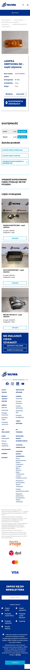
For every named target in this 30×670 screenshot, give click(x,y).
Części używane (18, 20)
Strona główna (6, 20)
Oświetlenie (5, 24)
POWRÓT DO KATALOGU (15, 350)
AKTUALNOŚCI (6, 449)
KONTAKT (23, 131)
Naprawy (4, 407)
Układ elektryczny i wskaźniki (10, 22)
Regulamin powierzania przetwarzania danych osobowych (20, 497)
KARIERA (4, 453)
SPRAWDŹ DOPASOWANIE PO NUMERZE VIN (13, 162)
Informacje (5, 410)
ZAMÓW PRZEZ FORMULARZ (13, 150)
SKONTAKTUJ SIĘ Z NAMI (15, 346)
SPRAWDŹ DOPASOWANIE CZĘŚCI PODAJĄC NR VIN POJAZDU (14, 182)
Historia (4, 441)
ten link (18, 655)
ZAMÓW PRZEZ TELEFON (11, 156)
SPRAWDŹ (15, 238)
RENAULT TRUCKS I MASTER (4, 399)
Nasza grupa (5, 438)
